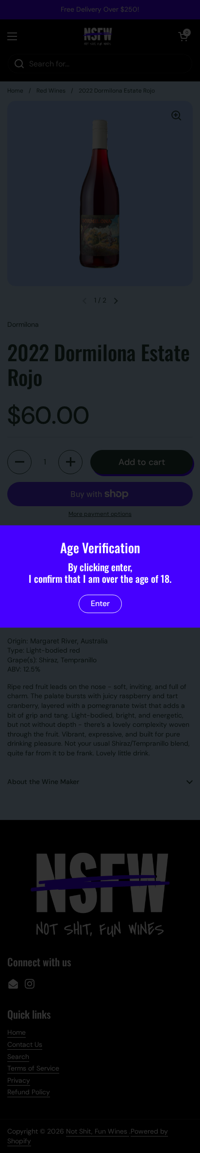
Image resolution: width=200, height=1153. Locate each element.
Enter (100, 604)
